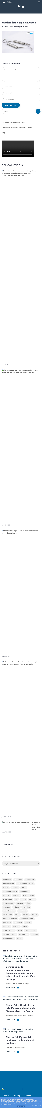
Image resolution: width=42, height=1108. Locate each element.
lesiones (20, 903)
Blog (3, 133)
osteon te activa (27, 919)
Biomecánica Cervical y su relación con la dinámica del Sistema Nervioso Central (21, 1008)
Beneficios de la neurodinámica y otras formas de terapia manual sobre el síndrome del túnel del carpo (20, 973)
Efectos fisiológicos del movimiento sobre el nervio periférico (20, 1040)
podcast (6, 926)
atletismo (18, 880)
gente (23, 899)
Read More (11, 987)
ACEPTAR (21, 1106)
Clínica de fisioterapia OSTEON (13, 123)
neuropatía (7, 915)
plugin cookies (36, 1105)
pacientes (7, 923)
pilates (28, 923)
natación (26, 907)
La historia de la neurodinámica (36, 825)
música (16, 907)
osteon (34, 915)
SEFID (20, 930)
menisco (6, 907)
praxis (25, 926)
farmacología (28, 895)
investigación (8, 903)
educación (24, 891)
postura (16, 926)
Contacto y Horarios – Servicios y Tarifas (17, 128)
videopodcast (8, 938)
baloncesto (30, 880)
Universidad (23, 934)
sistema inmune (9, 934)
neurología (23, 911)
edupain (6, 895)
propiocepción (8, 930)
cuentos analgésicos (25, 884)
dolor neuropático (10, 891)
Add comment (11, 105)
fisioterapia (7, 899)
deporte (15, 887)
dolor (24, 887)
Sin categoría (30, 930)
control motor (8, 884)
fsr (16, 899)
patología (18, 923)
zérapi (19, 938)
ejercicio (16, 895)
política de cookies (19, 1103)
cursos (5, 887)
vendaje (35, 934)
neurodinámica (9, 911)
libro (28, 903)
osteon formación (10, 919)
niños (17, 915)
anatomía (7, 880)
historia (32, 899)
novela (25, 915)
